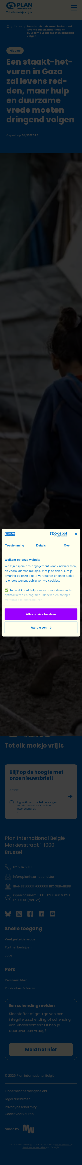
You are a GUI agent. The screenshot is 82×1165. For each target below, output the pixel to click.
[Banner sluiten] (76, 534)
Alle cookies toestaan (41, 614)
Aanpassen (39, 627)
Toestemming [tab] (14, 545)
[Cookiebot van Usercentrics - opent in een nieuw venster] (50, 534)
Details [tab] (41, 545)
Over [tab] (67, 545)
